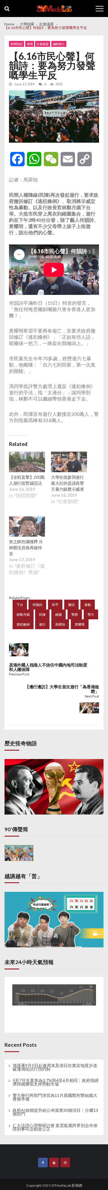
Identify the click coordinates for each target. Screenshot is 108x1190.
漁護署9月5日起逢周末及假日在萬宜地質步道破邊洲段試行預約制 (55, 1067)
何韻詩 (37, 604)
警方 (91, 614)
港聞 (30, 44)
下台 (19, 604)
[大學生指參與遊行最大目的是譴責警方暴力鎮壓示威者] (69, 463)
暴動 (87, 604)
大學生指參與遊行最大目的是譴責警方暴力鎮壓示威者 (67, 483)
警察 (74, 614)
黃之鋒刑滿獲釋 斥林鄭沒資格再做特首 (26, 547)
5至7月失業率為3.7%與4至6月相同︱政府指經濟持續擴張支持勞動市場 (56, 1082)
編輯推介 (59, 44)
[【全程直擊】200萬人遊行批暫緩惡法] (27, 463)
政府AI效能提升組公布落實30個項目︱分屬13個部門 (55, 1112)
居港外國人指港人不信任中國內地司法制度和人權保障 (48, 667)
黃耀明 (80, 624)
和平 (55, 604)
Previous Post (19, 674)
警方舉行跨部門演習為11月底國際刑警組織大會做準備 (55, 1097)
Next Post (92, 696)
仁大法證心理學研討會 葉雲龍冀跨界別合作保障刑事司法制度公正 (55, 1127)
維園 (58, 614)
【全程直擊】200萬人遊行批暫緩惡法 (27, 480)
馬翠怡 (60, 624)
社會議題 (43, 44)
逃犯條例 (23, 624)
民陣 (42, 614)
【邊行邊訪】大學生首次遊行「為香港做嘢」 (62, 689)
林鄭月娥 (23, 614)
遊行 (42, 624)
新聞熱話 (16, 44)
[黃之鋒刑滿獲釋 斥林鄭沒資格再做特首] (27, 527)
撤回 (71, 604)
